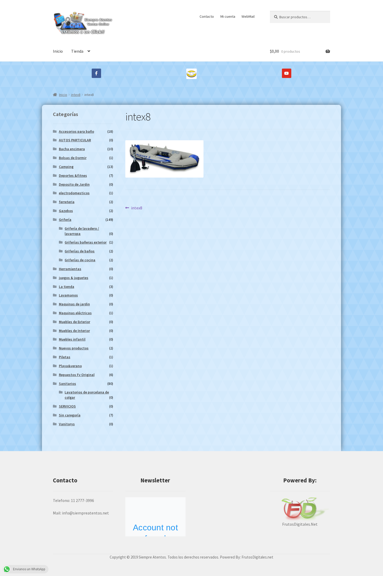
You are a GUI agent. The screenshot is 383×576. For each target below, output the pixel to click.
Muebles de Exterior (74, 321)
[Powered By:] (300, 509)
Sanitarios (67, 383)
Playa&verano (70, 365)
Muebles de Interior (74, 330)
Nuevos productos (74, 348)
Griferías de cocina (80, 260)
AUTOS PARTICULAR (75, 140)
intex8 (76, 94)
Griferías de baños (80, 251)
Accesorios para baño (76, 131)
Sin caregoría (70, 415)
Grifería (65, 219)
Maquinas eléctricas (75, 313)
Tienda (77, 51)
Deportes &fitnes (73, 175)
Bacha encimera (72, 149)
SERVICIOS (67, 406)
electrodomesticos (74, 193)
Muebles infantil (72, 339)
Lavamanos (68, 295)
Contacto (207, 16)
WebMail (248, 16)
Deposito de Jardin (74, 184)
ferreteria (67, 201)
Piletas (64, 357)
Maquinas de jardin (74, 304)
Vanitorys (67, 424)
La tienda (66, 286)
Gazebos (66, 210)
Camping (66, 166)
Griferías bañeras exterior (86, 242)
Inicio (58, 51)
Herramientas (70, 268)
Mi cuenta (227, 16)
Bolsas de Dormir (73, 157)
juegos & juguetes (73, 277)
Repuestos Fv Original (77, 374)
